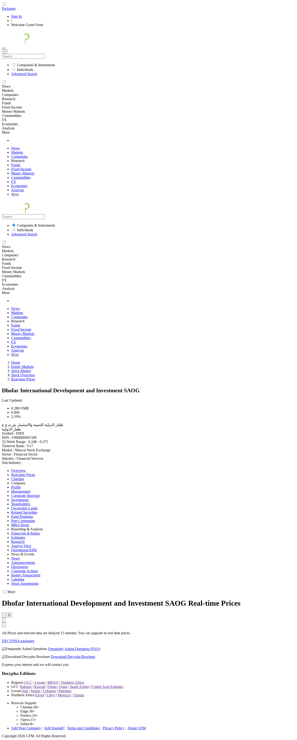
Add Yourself (54, 728)
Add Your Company (26, 728)
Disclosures (19, 567)
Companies (19, 157)
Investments (20, 500)
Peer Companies (23, 521)
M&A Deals (20, 525)
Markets (17, 152)
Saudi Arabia (79, 687)
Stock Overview (23, 375)
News (15, 148)
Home (15, 362)
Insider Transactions (25, 575)
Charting (17, 479)
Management (20, 491)
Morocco (64, 695)
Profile (16, 487)
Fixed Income (21, 169)
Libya (51, 695)
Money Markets (22, 173)
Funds (15, 165)
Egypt (39, 695)
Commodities (21, 177)
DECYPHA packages (18, 641)
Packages (9, 8)
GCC (28, 682)
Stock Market (21, 371)
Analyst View (21, 546)
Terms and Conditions (83, 728)
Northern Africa (72, 682)
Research (18, 542)
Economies (19, 186)
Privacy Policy (113, 728)
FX (13, 182)
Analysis (17, 190)
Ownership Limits (24, 508)
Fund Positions (22, 517)
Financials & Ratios (25, 533)
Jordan (35, 691)
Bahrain (26, 687)
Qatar (63, 687)
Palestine (64, 691)
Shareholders (20, 504)
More (15, 194)
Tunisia (79, 695)
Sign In (16, 16)
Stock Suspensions (25, 583)
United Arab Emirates (107, 687)
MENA (52, 682)
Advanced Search (24, 74)
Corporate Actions (24, 571)
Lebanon (49, 691)
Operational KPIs (24, 550)
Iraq (25, 691)
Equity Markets (22, 367)
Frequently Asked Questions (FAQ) (74, 649)
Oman (52, 687)
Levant (40, 682)
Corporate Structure (25, 496)
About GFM (136, 728)
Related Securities (24, 512)
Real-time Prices (23, 379)
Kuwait (39, 687)
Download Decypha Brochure (73, 657)
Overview (18, 470)
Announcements (23, 563)
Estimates (18, 537)
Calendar (17, 579)
